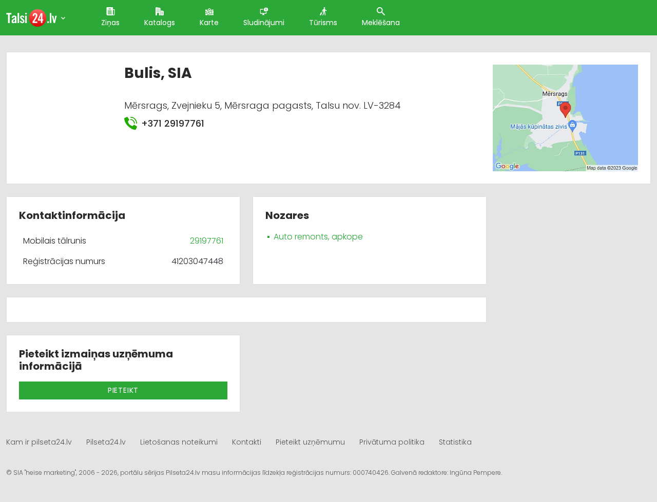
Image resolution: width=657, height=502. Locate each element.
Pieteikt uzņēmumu (310, 442)
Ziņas (110, 22)
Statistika (455, 442)
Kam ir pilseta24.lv (39, 442)
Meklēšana (381, 22)
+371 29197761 (172, 123)
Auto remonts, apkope (318, 237)
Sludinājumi (263, 22)
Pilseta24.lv (106, 442)
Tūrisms (323, 22)
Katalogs (159, 22)
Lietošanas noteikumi (179, 442)
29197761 (206, 241)
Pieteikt (123, 390)
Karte (209, 22)
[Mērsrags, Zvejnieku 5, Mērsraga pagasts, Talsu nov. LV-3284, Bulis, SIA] (565, 118)
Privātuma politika (391, 442)
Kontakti (246, 442)
